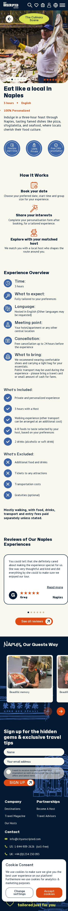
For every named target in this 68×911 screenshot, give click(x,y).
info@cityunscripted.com (25, 839)
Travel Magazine (15, 816)
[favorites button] (36, 5)
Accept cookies (49, 893)
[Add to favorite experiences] (10, 903)
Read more (55, 587)
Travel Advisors (46, 816)
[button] (9, 79)
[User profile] (49, 5)
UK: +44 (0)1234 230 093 (24, 854)
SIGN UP (17, 782)
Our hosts (11, 823)
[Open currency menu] (55, 5)
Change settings (19, 893)
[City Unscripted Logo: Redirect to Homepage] (11, 5)
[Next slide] (61, 711)
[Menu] (62, 5)
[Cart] (42, 5)
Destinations (12, 809)
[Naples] (9, 19)
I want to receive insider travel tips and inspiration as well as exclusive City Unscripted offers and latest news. (36, 773)
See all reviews (32, 621)
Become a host (46, 809)
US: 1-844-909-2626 (29, 846)
